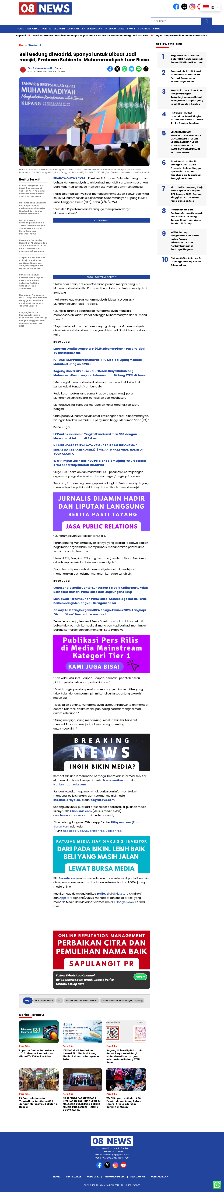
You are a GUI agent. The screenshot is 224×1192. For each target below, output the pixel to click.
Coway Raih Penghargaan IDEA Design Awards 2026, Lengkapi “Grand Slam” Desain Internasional (99, 612)
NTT (60, 1000)
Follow (140, 977)
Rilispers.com (121, 822)
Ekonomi (59, 28)
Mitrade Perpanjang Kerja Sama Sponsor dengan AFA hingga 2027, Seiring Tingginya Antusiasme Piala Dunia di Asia (187, 194)
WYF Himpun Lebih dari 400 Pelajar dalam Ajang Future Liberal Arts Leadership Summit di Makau (99, 463)
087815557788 (94, 831)
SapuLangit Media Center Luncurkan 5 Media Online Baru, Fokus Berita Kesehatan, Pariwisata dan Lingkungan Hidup (100, 590)
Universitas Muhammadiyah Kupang (122, 1000)
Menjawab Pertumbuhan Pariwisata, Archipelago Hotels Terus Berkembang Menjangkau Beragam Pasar (99, 601)
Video (156, 28)
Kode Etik (93, 1176)
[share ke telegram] (132, 71)
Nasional (32, 28)
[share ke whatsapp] (125, 71)
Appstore (65, 898)
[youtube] (124, 1167)
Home (20, 28)
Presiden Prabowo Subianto (81, 1000)
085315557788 (73, 831)
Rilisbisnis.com (80, 811)
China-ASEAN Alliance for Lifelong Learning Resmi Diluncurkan (186, 262)
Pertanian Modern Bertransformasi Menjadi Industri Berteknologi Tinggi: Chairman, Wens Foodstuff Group (186, 216)
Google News (125, 902)
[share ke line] (139, 71)
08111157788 (113, 831)
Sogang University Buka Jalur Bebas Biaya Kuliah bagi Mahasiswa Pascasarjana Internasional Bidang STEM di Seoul (99, 373)
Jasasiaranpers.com (74, 815)
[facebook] (177, 9)
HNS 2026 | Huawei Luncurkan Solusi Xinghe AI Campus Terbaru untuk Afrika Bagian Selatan (187, 118)
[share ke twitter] (118, 71)
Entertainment (92, 28)
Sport (131, 28)
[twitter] (185, 9)
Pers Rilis (144, 28)
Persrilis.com (68, 878)
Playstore (121, 894)
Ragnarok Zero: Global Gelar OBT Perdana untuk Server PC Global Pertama (187, 59)
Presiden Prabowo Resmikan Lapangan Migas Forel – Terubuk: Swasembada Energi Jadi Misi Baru (69, 35)
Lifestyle (73, 28)
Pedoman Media (114, 1176)
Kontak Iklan (159, 1176)
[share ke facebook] (110, 71)
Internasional (114, 28)
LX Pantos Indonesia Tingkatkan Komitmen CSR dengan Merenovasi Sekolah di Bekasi (95, 436)
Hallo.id (103, 894)
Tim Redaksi (73, 1176)
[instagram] (193, 9)
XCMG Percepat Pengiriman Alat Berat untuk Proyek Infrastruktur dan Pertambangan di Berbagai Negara (185, 241)
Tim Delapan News (38, 68)
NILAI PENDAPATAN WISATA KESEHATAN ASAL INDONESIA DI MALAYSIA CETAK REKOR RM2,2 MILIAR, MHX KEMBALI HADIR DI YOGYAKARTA (98, 449)
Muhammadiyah (44, 1000)
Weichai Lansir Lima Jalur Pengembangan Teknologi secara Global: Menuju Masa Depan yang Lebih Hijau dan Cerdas (187, 97)
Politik (46, 28)
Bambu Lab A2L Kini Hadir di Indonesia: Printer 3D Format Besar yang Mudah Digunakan (186, 76)
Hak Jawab (137, 1176)
